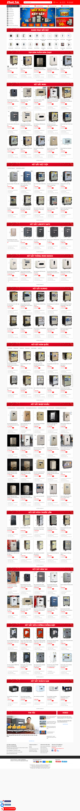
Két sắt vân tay (10, 16)
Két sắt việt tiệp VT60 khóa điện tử (13, 184)
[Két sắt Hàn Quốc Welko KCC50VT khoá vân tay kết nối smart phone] (67, 93)
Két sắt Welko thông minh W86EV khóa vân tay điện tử (52, 585)
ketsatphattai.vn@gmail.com (59, 749)
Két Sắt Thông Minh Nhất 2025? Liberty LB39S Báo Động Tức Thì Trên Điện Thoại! (64, 726)
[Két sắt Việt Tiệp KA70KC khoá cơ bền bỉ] (13, 201)
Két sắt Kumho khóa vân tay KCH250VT (66, 528)
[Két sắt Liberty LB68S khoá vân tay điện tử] (67, 232)
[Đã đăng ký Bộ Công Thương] (58, 763)
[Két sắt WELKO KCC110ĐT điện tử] (13, 61)
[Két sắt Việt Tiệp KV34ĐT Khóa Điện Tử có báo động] (13, 141)
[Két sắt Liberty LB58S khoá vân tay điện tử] (53, 232)
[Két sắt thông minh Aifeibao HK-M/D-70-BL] (40, 416)
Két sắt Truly (40, 348)
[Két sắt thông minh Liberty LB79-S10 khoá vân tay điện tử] (13, 232)
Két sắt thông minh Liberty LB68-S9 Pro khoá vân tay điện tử (40, 585)
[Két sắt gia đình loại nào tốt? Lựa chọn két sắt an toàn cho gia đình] (23, 725)
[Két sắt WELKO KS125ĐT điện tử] (40, 381)
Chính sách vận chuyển (44, 752)
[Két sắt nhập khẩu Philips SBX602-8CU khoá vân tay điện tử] (53, 465)
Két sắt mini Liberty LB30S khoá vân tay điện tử (39, 100)
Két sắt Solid (22, 348)
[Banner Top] (8, 758)
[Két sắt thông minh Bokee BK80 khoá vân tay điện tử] (13, 264)
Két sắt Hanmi (27, 348)
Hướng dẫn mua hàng (33, 751)
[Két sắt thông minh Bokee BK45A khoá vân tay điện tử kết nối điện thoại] (67, 264)
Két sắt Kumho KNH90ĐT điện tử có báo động (13, 329)
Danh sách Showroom (63, 2)
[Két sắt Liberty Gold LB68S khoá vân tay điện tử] (40, 440)
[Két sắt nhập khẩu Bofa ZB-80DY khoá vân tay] (27, 416)
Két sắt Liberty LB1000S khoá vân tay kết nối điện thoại (13, 528)
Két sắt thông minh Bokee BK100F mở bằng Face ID (25, 448)
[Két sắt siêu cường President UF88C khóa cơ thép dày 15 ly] (40, 633)
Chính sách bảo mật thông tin (45, 747)
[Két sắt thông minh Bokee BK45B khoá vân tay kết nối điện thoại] (27, 117)
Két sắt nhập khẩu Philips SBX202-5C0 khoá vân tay (12, 472)
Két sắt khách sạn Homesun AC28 (66, 149)
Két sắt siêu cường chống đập (13, 25)
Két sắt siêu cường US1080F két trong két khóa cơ (52, 665)
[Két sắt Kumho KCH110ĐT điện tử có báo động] (13, 297)
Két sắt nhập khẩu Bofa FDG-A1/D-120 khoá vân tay (66, 497)
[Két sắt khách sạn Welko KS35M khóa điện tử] (53, 689)
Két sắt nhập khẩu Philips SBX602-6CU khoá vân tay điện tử (26, 497)
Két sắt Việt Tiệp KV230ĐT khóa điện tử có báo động (39, 528)
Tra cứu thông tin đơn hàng (33, 750)
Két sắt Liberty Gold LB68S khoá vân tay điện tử (39, 448)
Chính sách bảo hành (44, 750)
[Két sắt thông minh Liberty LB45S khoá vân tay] (27, 93)
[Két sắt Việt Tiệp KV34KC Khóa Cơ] (67, 117)
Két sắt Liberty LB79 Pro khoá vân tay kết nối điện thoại (66, 448)
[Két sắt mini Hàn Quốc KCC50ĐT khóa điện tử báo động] (53, 117)
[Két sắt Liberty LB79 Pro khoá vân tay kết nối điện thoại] (67, 440)
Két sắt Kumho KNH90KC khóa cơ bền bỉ (26, 329)
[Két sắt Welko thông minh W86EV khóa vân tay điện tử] (53, 577)
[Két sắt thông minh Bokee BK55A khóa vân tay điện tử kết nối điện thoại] (53, 61)
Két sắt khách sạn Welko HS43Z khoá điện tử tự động (26, 697)
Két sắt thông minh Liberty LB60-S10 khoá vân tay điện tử (26, 585)
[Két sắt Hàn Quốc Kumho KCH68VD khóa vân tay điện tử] (27, 297)
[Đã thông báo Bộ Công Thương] (64, 763)
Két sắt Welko (10, 348)
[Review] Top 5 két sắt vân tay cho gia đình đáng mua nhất (51, 727)
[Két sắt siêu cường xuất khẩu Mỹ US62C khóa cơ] (40, 658)
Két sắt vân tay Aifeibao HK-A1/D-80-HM (66, 424)
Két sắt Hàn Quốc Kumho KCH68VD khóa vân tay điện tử (26, 305)
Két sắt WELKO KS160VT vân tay (13, 389)
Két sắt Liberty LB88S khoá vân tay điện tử (13, 554)
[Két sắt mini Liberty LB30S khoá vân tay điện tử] (40, 93)
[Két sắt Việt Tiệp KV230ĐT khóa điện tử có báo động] (40, 521)
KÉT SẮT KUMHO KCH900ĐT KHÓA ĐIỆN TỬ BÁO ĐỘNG (66, 305)
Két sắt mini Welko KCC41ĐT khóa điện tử (66, 364)
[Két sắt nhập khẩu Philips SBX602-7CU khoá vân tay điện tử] (13, 489)
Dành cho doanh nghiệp (33, 752)
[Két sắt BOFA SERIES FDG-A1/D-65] (53, 489)
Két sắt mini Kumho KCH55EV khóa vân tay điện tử (66, 329)
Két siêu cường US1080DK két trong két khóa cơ (13, 665)
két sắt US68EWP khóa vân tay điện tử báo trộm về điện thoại (13, 641)
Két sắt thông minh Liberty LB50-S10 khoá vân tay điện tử (13, 100)
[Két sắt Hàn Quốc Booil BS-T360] (67, 465)
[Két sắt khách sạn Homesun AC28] (67, 141)
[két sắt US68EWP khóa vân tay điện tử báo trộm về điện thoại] (13, 633)
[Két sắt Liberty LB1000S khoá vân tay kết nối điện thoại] (13, 521)
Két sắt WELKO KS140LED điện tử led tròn (53, 389)
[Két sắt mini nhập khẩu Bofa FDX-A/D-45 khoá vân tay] (40, 465)
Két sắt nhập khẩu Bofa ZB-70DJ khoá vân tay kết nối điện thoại (13, 424)
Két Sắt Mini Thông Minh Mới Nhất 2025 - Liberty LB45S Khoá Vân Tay (64, 739)
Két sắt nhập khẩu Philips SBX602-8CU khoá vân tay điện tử (53, 472)
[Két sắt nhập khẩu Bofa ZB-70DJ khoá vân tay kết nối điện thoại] (13, 416)
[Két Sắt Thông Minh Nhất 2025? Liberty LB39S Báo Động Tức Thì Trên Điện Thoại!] (65, 720)
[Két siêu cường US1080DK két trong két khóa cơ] (13, 658)
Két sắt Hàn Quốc (11, 13)
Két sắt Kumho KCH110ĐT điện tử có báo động (13, 305)
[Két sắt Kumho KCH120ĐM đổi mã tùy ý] (53, 297)
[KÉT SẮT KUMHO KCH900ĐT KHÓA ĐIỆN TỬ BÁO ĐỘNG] (67, 297)
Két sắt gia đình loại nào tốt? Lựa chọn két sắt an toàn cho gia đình (22, 735)
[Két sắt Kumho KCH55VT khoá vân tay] (40, 297)
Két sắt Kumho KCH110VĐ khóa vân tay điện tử (52, 329)
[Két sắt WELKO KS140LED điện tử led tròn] (53, 381)
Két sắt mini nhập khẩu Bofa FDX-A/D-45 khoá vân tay (39, 472)
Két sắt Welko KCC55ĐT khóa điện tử (26, 69)
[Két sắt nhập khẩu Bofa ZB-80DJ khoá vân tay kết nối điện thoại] (53, 440)
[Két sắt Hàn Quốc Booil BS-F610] (40, 489)
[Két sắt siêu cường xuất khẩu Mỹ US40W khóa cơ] (67, 658)
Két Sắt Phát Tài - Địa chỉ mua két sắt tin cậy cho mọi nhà (51, 737)
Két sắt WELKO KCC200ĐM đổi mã (27, 554)
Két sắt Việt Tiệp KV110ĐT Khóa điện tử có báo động (39, 209)
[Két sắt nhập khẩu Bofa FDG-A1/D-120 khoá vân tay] (67, 489)
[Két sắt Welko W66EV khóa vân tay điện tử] (13, 602)
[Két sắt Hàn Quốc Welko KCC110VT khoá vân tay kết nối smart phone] (67, 602)
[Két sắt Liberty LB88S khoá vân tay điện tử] (13, 546)
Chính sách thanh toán (44, 751)
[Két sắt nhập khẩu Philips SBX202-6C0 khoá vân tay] (27, 465)
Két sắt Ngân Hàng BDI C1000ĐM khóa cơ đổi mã (52, 528)
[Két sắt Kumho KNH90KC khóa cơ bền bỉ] (27, 321)
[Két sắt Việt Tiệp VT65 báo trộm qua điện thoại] (27, 177)
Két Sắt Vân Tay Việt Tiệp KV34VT (65, 69)
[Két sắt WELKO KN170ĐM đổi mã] (53, 546)
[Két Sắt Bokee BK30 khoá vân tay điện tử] (40, 117)
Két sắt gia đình (10, 9)
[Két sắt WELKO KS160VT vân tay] (13, 381)
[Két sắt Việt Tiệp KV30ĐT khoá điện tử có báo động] (67, 201)
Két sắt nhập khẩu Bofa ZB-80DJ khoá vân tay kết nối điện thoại (53, 448)
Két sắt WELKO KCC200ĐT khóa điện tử (39, 554)
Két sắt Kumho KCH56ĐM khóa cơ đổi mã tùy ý (40, 329)
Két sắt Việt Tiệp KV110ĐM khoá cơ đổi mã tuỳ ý (52, 209)
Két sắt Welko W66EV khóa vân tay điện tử (13, 609)
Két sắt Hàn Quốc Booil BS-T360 (66, 472)
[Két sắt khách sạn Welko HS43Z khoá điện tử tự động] (27, 689)
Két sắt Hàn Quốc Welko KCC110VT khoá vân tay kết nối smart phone (66, 609)
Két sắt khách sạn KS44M (39, 696)
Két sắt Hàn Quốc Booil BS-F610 (39, 497)
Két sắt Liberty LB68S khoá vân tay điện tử (67, 240)
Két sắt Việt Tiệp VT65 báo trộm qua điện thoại (26, 184)
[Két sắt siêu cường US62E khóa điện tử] (67, 633)
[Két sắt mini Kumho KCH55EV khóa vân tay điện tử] (67, 321)
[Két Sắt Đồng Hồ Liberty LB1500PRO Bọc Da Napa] (13, 577)
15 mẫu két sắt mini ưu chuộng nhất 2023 (51, 732)
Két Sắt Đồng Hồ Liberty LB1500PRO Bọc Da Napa (12, 585)
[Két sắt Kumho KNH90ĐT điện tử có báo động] (13, 321)
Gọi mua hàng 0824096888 (71, 2)
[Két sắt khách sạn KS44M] (40, 689)
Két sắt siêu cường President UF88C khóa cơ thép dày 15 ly (39, 641)
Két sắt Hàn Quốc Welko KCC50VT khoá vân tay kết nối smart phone (66, 100)
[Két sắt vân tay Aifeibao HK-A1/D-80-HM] (67, 416)
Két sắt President (33, 348)
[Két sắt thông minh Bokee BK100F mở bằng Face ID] (27, 440)
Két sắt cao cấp (10, 18)
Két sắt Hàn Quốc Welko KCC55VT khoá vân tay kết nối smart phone (66, 389)
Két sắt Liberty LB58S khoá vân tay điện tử (53, 240)
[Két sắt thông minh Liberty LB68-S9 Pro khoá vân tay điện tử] (40, 577)
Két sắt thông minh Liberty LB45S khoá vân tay (26, 100)
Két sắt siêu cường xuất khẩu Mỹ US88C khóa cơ (26, 665)
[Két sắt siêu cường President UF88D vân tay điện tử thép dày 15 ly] (27, 633)
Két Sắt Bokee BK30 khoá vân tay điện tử (39, 125)
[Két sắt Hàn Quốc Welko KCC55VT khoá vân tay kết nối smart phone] (67, 381)
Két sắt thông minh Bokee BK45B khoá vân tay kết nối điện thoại (27, 125)
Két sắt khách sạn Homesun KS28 (12, 697)
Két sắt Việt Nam (11, 23)
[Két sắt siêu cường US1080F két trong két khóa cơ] (53, 658)
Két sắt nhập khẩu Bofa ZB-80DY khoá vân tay (26, 424)
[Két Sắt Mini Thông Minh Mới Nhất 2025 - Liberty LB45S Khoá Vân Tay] (65, 733)
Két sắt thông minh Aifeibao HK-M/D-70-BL (39, 424)
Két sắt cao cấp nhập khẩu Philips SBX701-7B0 (52, 424)
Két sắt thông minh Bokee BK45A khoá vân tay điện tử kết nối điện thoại (66, 272)
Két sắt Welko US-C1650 (25, 527)
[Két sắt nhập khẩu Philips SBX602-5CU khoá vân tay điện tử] (40, 61)
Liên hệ (30, 747)
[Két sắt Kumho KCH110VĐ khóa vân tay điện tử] (53, 321)
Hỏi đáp (30, 748)
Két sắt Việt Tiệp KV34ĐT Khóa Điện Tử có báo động (13, 149)
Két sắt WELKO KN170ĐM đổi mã (53, 554)
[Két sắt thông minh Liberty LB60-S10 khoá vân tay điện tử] (27, 577)
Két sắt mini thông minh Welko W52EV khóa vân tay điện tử (53, 100)
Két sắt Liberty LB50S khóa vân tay (13, 125)
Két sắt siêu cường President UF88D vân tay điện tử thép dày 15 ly (26, 641)
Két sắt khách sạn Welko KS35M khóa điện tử (52, 697)
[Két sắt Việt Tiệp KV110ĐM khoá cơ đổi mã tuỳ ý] (53, 201)
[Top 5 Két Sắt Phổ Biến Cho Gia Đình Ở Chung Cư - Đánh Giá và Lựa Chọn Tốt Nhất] (43, 723)
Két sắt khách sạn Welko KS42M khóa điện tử (65, 697)
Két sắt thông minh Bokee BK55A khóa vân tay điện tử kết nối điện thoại (53, 69)
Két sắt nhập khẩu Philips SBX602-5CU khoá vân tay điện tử (40, 69)
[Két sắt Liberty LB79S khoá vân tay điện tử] (40, 232)
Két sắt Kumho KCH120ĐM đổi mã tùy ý (53, 305)
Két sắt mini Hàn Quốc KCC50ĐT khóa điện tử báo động (52, 125)
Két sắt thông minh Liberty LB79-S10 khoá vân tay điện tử (13, 240)
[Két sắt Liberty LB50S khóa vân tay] (13, 117)
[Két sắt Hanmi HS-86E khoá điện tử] (67, 546)
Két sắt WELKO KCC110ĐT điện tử (12, 69)
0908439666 (54, 748)
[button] (54, 18)
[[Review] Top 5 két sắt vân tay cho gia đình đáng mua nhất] (43, 727)
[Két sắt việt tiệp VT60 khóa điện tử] (13, 177)
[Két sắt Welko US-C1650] (27, 521)
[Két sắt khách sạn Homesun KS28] (13, 689)
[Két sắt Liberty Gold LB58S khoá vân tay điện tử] (53, 141)
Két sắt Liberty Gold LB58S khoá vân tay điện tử (52, 149)
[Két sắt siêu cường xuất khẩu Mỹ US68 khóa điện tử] (53, 633)
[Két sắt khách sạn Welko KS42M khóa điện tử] (67, 689)
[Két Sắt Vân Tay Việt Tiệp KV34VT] (67, 61)
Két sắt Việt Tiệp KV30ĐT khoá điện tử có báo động (66, 209)
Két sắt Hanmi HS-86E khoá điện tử (66, 554)
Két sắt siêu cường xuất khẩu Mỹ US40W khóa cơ (66, 665)
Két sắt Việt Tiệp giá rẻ (11, 168)
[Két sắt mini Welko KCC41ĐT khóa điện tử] (67, 357)
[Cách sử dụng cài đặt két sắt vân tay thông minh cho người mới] (43, 718)
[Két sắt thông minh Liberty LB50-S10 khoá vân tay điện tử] (13, 93)
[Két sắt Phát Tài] (15, 2)
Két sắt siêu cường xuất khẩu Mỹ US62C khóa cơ (39, 665)
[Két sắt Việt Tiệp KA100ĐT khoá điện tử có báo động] (27, 201)
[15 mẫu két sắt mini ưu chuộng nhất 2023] (43, 732)
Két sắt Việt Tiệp (10, 11)
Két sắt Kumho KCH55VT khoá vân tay (39, 305)
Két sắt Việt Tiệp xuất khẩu (20, 168)
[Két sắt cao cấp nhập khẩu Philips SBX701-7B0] (53, 416)
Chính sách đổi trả (43, 748)
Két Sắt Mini (10, 8)
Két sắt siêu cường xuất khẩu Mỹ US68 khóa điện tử (52, 641)
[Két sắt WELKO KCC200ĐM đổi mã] (27, 546)
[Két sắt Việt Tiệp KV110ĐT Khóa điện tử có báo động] (40, 201)
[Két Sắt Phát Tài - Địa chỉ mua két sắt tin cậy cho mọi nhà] (43, 737)
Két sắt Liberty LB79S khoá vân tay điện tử (40, 240)
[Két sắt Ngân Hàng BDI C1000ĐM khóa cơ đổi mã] (53, 521)
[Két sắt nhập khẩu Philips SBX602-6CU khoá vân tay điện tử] (27, 489)
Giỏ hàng (56, 2)
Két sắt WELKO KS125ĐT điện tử (40, 389)
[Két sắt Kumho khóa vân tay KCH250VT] (67, 521)
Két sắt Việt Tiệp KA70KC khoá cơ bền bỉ (13, 209)
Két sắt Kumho (16, 348)
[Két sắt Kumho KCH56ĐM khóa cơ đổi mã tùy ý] (40, 321)
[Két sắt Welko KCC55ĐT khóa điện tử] (27, 61)
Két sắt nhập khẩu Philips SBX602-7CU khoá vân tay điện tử (13, 497)
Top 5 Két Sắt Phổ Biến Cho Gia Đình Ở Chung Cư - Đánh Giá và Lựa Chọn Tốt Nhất (51, 722)
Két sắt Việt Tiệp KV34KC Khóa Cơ (66, 125)
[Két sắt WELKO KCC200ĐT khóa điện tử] (40, 546)
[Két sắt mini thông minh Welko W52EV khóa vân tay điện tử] (53, 93)
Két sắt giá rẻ (10, 20)
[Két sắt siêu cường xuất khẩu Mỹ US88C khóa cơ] (27, 658)
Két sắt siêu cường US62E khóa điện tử (67, 641)
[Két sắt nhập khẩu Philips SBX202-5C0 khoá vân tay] (13, 465)
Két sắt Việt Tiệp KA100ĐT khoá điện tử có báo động (26, 209)
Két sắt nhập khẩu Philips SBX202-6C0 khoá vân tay (25, 472)
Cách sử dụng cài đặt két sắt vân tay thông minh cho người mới (51, 717)
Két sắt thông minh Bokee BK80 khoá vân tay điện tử (13, 272)
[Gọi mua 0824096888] (2, 808)
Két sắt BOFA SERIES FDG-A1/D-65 (52, 497)
